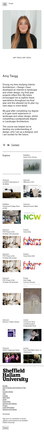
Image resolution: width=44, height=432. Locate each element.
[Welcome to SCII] (32, 188)
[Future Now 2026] (32, 262)
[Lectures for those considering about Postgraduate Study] (32, 330)
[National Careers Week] (32, 213)
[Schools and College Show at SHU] (12, 213)
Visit (4, 393)
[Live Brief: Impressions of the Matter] (12, 188)
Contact (15, 145)
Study (4, 399)
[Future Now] (32, 238)
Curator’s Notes (8, 391)
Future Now (6, 401)
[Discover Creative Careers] (12, 330)
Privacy (5, 405)
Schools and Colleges (10, 403)
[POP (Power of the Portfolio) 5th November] (12, 295)
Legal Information (8, 407)
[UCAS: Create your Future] (12, 355)
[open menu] (5, 4)
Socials (5, 386)
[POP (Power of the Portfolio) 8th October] (12, 262)
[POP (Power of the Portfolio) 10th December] (12, 238)
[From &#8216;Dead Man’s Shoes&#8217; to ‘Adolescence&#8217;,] (32, 355)
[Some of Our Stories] (32, 164)
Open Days (6, 397)
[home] (15, 375)
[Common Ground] (32, 295)
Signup (5, 427)
